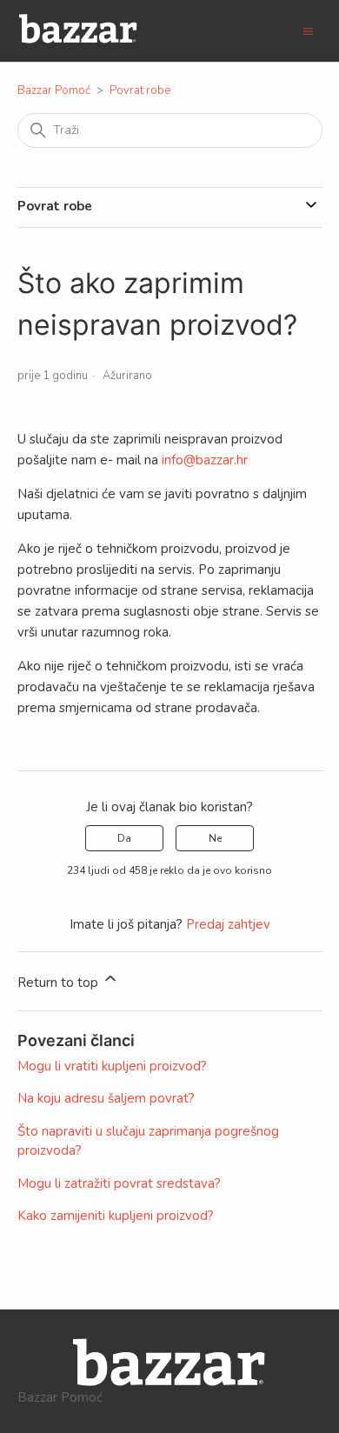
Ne (215, 838)
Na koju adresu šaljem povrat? (106, 1098)
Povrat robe (140, 90)
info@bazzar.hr (205, 460)
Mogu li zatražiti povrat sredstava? (119, 1183)
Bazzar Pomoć (53, 90)
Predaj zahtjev (228, 924)
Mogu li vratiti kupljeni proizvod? (112, 1066)
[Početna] (78, 40)
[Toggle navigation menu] (308, 30)
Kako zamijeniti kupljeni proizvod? (115, 1215)
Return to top (59, 982)
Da (124, 838)
